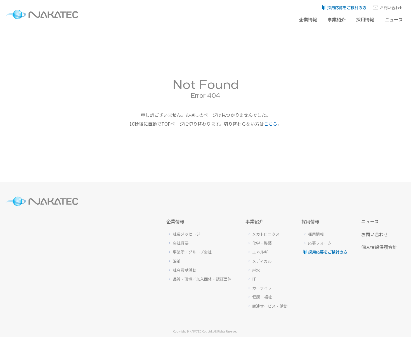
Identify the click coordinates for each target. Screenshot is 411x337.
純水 (256, 270)
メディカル (261, 261)
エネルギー (262, 252)
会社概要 (180, 243)
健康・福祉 (262, 297)
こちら (270, 123)
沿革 (177, 261)
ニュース (394, 19)
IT (254, 279)
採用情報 (365, 19)
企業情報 (308, 19)
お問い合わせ (391, 7)
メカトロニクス (266, 234)
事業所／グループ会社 (192, 252)
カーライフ (262, 288)
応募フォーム (320, 243)
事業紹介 (337, 19)
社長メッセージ (186, 234)
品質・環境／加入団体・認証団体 (202, 279)
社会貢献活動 (184, 270)
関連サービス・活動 (269, 306)
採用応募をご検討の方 (346, 7)
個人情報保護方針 (379, 247)
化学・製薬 (262, 243)
